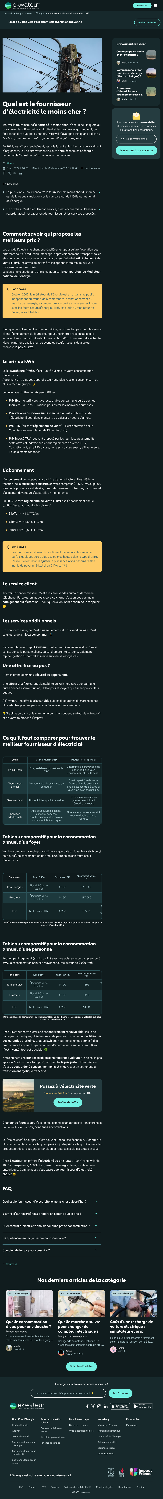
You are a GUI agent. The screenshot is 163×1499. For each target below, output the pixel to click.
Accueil (8, 14)
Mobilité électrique (79, 1419)
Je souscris (142, 5)
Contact (32, 1487)
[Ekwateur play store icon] (143, 1406)
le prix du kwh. (24, 347)
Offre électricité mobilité (81, 1431)
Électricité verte (20, 1425)
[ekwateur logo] (22, 5)
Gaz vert (16, 1431)
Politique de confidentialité (77, 1487)
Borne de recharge (78, 1425)
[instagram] (99, 1406)
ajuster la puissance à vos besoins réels (67, 561)
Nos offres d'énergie (23, 1419)
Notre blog (103, 1419)
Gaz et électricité (20, 1437)
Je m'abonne (120, 1393)
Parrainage (131, 1425)
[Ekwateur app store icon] (120, 1406)
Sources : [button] (12, 1264)
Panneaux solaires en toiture (51, 1430)
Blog (18, 14)
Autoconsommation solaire (51, 1421)
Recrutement (124, 1487)
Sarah (124, 81)
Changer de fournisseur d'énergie (23, 1444)
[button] (52, 1202)
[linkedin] (106, 1406)
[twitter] (93, 1406)
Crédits (140, 1487)
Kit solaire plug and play (53, 1437)
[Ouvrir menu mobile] (155, 5)
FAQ (21, 1487)
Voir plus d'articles (81, 1366)
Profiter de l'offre (147, 22)
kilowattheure (15, 371)
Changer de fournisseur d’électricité (23, 1452)
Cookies (55, 1487)
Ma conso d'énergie (34, 14)
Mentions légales (104, 1487)
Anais (124, 63)
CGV (44, 1487)
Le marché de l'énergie (109, 1437)
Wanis (10, 163)
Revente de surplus (50, 1443)
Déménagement (106, 1454)
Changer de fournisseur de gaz (23, 1461)
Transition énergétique (109, 1431)
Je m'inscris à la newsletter (136, 150)
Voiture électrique (107, 1448)
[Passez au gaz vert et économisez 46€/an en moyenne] (81, 22)
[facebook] (87, 1406)
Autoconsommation (107, 1442)
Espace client (133, 1419)
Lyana (121, 1348)
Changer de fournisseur (18, 1123)
